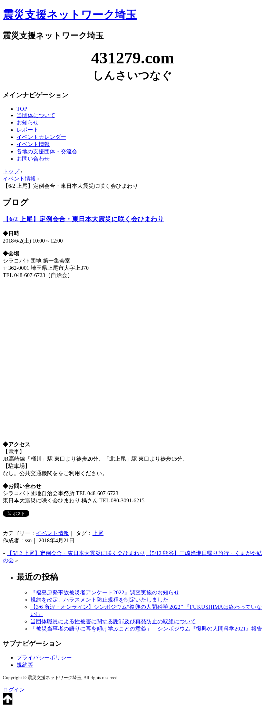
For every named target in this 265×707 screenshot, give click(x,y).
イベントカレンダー (41, 137)
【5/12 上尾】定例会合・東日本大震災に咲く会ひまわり (76, 553)
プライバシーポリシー (44, 657)
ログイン (14, 690)
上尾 (98, 533)
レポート (28, 130)
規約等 (25, 665)
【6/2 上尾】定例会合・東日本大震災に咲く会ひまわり (83, 219)
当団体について (36, 115)
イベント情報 (33, 144)
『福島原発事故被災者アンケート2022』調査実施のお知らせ (104, 592)
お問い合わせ (33, 159)
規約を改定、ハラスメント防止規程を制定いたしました (99, 600)
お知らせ (28, 122)
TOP (22, 109)
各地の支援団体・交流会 (47, 151)
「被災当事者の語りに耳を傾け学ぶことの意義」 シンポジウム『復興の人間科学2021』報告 (146, 629)
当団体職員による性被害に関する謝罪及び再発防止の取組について (113, 621)
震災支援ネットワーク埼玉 (70, 14)
